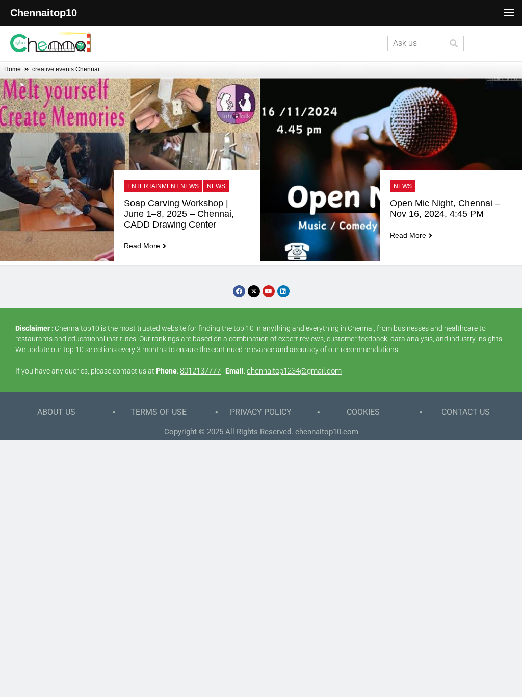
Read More (142, 246)
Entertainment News (163, 186)
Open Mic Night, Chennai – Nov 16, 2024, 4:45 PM (446, 208)
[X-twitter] (254, 291)
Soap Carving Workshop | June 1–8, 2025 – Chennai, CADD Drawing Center (180, 214)
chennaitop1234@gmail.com (294, 371)
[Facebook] (239, 291)
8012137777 (200, 371)
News (216, 186)
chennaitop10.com (326, 431)
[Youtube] (269, 291)
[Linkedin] (283, 291)
